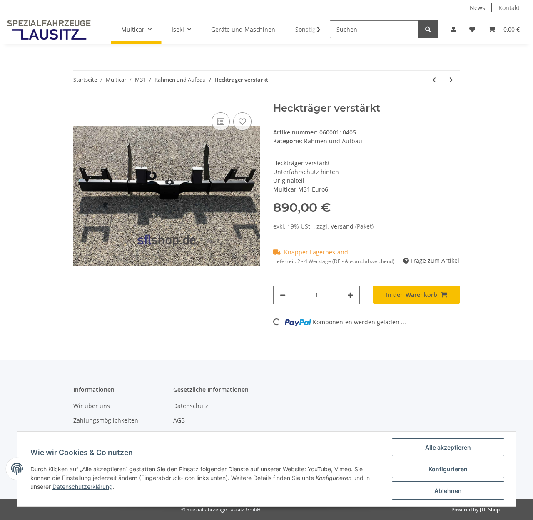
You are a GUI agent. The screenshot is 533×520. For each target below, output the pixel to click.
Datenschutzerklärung (82, 486)
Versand (343, 226)
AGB (179, 420)
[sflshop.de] (49, 29)
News (477, 8)
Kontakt (509, 8)
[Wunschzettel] (472, 29)
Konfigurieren (448, 469)
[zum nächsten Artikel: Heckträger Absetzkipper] (451, 80)
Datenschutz (190, 406)
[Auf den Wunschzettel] (242, 121)
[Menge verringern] (283, 295)
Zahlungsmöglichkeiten (105, 420)
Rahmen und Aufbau (333, 141)
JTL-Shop (490, 509)
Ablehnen (448, 490)
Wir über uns (91, 406)
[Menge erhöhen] (350, 295)
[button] (453, 29)
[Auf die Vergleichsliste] (221, 121)
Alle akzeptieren (448, 447)
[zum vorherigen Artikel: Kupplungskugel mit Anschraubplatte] (434, 80)
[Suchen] (428, 29)
